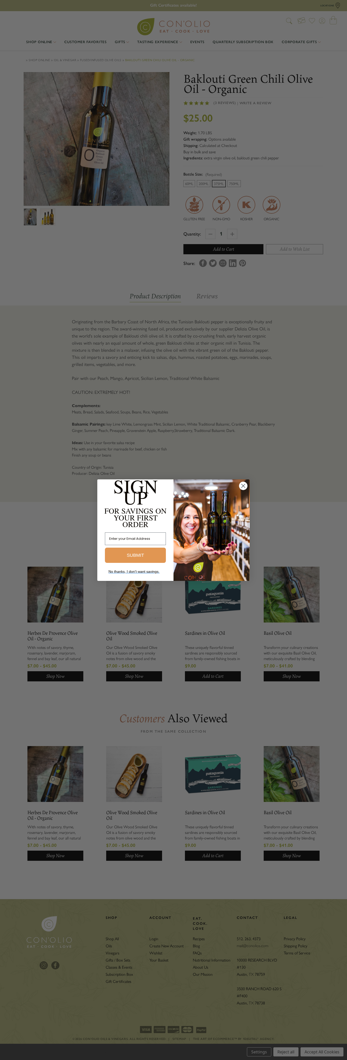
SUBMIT (135, 555)
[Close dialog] (243, 485)
